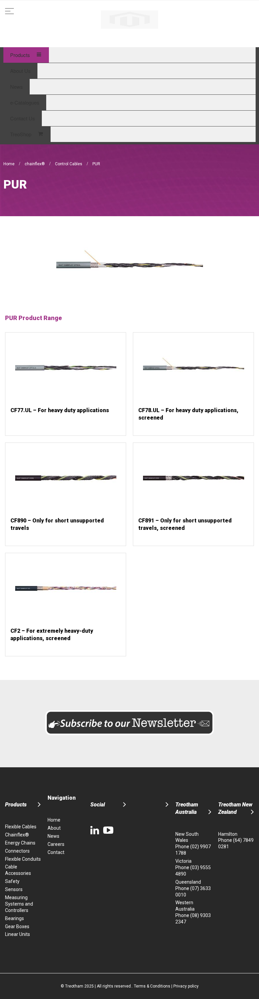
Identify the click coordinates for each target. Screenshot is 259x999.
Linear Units (17, 934)
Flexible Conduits (23, 859)
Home (9, 164)
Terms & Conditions (152, 986)
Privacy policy (186, 986)
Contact (56, 852)
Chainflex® (17, 834)
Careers (56, 844)
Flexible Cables (20, 826)
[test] (129, 19)
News (53, 836)
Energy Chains (20, 843)
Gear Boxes (17, 926)
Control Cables (69, 164)
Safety (12, 881)
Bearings (14, 918)
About (54, 828)
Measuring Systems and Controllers (19, 904)
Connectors (17, 851)
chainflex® (35, 164)
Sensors (14, 889)
